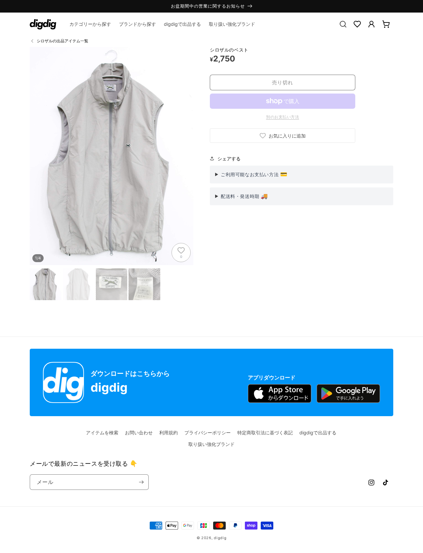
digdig (220, 537)
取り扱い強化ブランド (211, 444)
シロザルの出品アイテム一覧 (62, 40)
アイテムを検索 (102, 432)
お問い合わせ (139, 432)
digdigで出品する (317, 432)
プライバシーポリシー (207, 432)
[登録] (141, 482)
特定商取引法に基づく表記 (265, 432)
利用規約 (168, 432)
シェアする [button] (229, 158)
